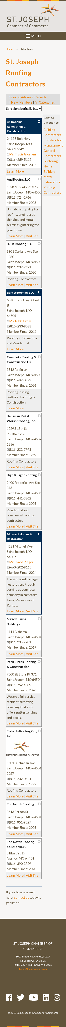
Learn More (15, 171)
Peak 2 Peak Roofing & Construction (21, 664)
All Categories (45, 102)
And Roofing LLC (18, 179)
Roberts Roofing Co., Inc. (22, 733)
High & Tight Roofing (22, 475)
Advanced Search (33, 97)
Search (14, 97)
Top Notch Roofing (20, 804)
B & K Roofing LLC (19, 244)
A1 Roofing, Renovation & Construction (16, 126)
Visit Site (32, 236)
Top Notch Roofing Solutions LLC (20, 844)
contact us (21, 897)
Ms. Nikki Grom (20, 321)
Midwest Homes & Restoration (19, 536)
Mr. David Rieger (21, 562)
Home (9, 48)
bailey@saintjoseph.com (33, 968)
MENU (36, 36)
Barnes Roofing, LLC (20, 292)
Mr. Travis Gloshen (22, 154)
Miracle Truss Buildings (16, 621)
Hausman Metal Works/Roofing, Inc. (21, 418)
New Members (21, 102)
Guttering (50, 161)
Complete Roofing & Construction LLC (21, 359)
